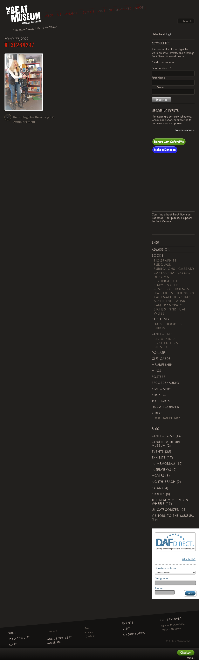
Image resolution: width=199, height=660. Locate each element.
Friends (89, 632)
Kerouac (182, 297)
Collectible (162, 334)
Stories (158, 494)
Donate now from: (166, 568)
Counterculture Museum (166, 444)
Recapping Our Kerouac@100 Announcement (30, 119)
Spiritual (177, 309)
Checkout (52, 631)
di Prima (161, 277)
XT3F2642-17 (19, 45)
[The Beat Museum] (23, 15)
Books (157, 256)
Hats (158, 324)
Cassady (186, 269)
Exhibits (159, 458)
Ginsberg (163, 289)
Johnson (185, 293)
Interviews (161, 470)
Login (169, 34)
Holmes (182, 289)
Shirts (159, 328)
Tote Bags (161, 401)
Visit (101, 11)
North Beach (163, 482)
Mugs (156, 371)
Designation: (162, 578)
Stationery (161, 389)
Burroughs (164, 269)
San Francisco (168, 305)
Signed (160, 347)
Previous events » (185, 130)
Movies (158, 476)
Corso (184, 273)
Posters (158, 377)
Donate (158, 353)
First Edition (166, 343)
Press (156, 488)
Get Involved (120, 9)
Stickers (159, 395)
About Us (53, 15)
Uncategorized (165, 407)
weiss (159, 313)
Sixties (160, 309)
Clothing (160, 319)
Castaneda (164, 273)
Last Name (158, 87)
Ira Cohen (164, 293)
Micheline (163, 301)
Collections (163, 436)
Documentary (167, 418)
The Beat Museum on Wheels (170, 502)
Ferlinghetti (165, 281)
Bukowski (163, 264)
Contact (90, 636)
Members (71, 13)
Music (181, 301)
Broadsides (164, 339)
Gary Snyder (166, 285)
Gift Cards (161, 359)
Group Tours (134, 634)
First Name (158, 77)
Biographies (165, 260)
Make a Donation (165, 150)
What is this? (189, 559)
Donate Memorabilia (173, 624)
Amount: (160, 588)
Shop (139, 7)
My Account (19, 638)
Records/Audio (165, 383)
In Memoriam (163, 464)
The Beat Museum (176, 640)
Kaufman (162, 297)
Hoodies (174, 324)
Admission (161, 250)
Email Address (161, 68)
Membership (162, 365)
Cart (13, 645)
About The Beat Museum (59, 640)
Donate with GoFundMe (169, 142)
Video (157, 413)
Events (88, 12)
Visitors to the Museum (173, 516)
